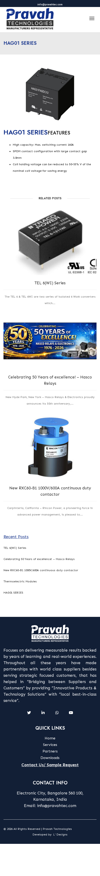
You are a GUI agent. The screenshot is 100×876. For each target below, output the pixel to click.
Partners (50, 751)
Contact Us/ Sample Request (50, 764)
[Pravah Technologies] (30, 18)
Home (50, 738)
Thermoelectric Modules (20, 581)
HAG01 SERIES (13, 592)
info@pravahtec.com (50, 4)
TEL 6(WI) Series (50, 283)
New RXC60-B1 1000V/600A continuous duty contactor (50, 491)
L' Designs (60, 834)
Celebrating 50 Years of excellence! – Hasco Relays (50, 380)
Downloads (50, 758)
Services (50, 744)
